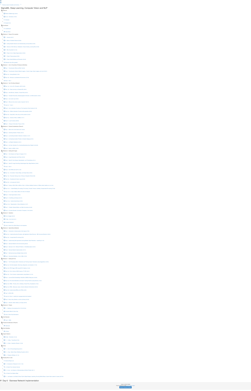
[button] (1, 1)
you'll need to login (131, 385)
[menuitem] (1, 3)
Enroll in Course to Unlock (125, 387)
